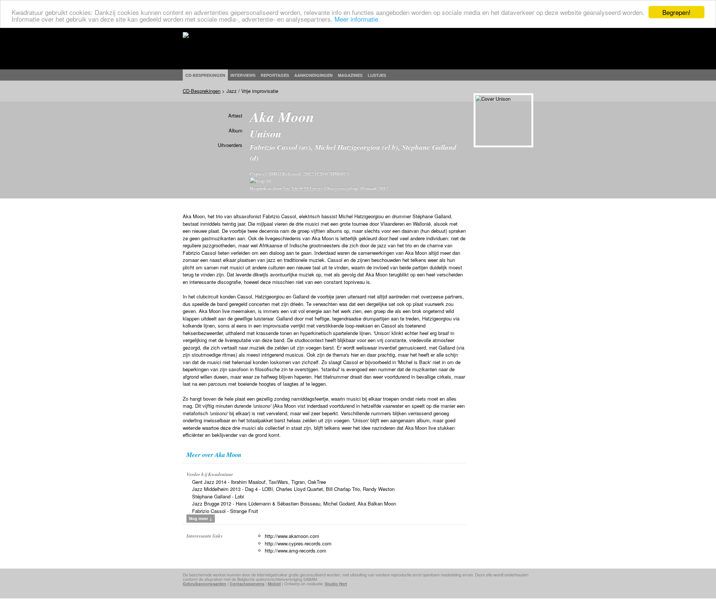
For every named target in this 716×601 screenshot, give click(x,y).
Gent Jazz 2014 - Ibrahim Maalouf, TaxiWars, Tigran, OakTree (259, 481)
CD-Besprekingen (201, 90)
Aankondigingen (313, 75)
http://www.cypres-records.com (298, 543)
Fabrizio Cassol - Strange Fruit (225, 510)
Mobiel (274, 583)
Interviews (242, 75)
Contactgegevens (247, 583)
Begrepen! (676, 12)
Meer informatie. (357, 19)
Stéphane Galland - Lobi (218, 496)
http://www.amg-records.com (295, 550)
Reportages (275, 75)
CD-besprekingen (205, 75)
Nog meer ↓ (200, 518)
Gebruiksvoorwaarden (204, 583)
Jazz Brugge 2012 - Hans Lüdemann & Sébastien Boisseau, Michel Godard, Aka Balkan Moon (294, 503)
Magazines (350, 75)
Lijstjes (377, 75)
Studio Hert (336, 583)
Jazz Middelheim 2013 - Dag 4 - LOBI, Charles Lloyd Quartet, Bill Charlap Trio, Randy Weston (293, 488)
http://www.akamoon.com (292, 535)
